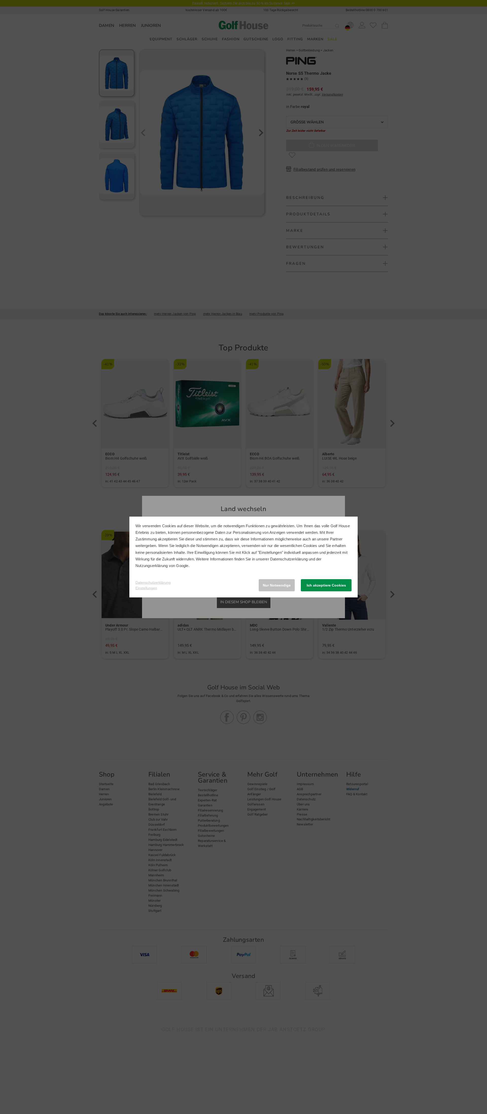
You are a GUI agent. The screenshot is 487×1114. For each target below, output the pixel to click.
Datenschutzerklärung (289, 559)
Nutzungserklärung (151, 565)
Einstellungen (146, 588)
